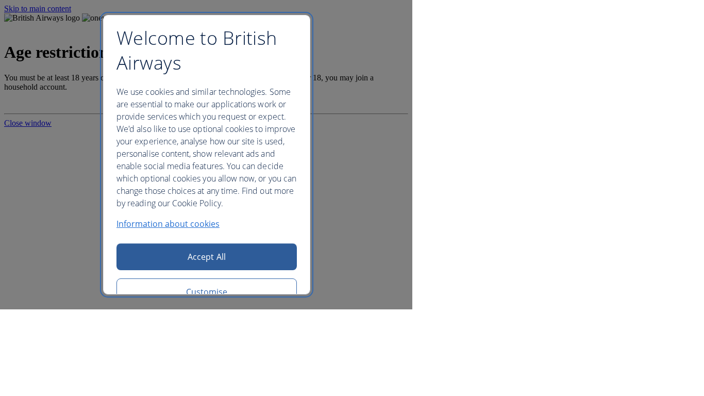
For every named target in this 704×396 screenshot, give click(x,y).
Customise (207, 292)
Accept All (207, 256)
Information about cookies (168, 223)
